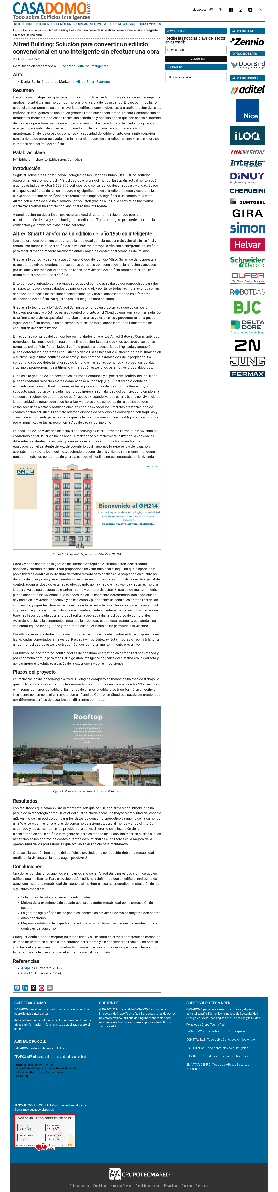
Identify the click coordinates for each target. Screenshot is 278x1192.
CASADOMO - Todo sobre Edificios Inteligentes (216, 1031)
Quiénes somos (80, 1185)
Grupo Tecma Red (230, 1009)
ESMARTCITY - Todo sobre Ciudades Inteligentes (217, 1056)
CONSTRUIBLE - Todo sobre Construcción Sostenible (220, 1039)
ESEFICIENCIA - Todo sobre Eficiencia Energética (217, 1048)
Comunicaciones (34, 30)
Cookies (187, 1185)
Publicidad (100, 1185)
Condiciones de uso (148, 1185)
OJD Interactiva (63, 1048)
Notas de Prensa (121, 1185)
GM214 (27, 973)
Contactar (202, 1185)
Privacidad (171, 1185)
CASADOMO (51, 11)
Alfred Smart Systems (93, 82)
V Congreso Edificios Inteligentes (82, 66)
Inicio (16, 30)
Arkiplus (27, 968)
